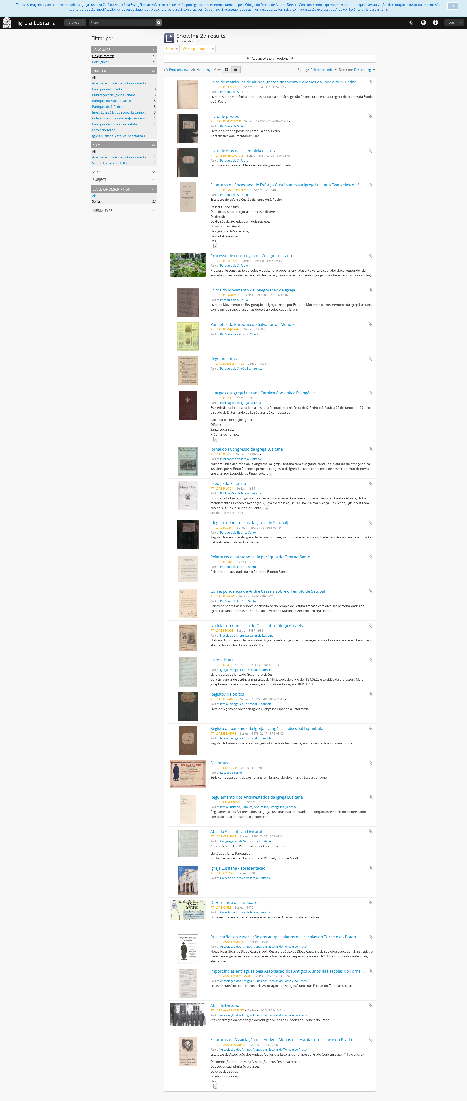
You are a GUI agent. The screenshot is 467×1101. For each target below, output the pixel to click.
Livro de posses (224, 116)
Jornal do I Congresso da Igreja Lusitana (246, 449)
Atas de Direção (224, 1005)
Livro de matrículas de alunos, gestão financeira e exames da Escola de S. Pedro (283, 82)
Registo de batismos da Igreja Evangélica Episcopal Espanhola (266, 728)
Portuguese (100, 62)
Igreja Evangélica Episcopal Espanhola (119, 112)
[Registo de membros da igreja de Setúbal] (249, 522)
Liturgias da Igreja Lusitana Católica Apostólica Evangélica (262, 393)
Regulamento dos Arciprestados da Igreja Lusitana (256, 797)
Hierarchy (203, 69)
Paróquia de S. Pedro (107, 106)
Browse (73, 22)
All (94, 77)
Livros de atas (223, 660)
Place (98, 171)
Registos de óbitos (227, 694)
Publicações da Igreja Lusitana (113, 95)
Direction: (346, 69)
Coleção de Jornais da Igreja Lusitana (118, 118)
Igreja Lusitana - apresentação (238, 868)
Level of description (112, 188)
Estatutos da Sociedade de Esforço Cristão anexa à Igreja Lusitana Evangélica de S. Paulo (291, 185)
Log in (453, 22)
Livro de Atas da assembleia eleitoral (243, 150)
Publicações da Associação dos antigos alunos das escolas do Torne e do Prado (283, 936)
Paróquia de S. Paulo (107, 89)
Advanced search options (270, 58)
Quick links (435, 23)
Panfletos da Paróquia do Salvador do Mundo (252, 324)
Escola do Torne (103, 130)
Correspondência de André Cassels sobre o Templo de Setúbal (267, 591)
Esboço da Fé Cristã (228, 483)
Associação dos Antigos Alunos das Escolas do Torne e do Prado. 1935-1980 (146, 157)
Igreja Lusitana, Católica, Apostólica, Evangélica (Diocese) (132, 136)
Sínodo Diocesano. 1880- (109, 163)
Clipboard (411, 23)
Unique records (103, 56)
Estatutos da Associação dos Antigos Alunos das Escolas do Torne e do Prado (281, 1039)
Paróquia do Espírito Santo (111, 101)
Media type (102, 210)
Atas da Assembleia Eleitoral (236, 831)
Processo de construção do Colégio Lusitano (251, 255)
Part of (100, 70)
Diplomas (219, 762)
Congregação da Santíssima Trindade (245, 841)
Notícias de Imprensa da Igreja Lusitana (247, 635)
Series (96, 201)
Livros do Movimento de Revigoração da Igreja (252, 290)
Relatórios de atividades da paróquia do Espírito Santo (260, 557)
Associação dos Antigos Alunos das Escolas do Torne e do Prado (138, 83)
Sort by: (303, 69)
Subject (99, 179)
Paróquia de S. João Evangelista (114, 124)
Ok (453, 6)
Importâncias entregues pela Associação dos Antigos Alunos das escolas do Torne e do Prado (296, 971)
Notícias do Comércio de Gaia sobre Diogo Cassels (256, 625)
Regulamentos (223, 358)
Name (98, 144)
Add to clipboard (370, 82)
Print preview (178, 69)
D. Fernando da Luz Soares (234, 902)
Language (423, 23)
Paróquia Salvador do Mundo (239, 334)
